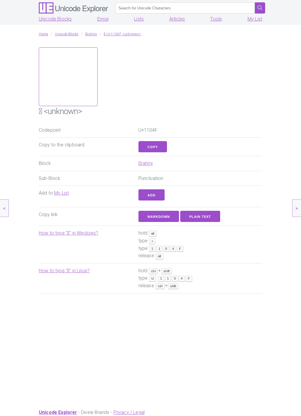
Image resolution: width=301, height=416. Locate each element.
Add (151, 195)
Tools (216, 19)
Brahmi (145, 163)
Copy (153, 147)
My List (255, 19)
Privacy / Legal (129, 412)
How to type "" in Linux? (64, 270)
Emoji (103, 19)
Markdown (159, 216)
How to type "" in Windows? (68, 233)
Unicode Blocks (55, 19)
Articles (177, 19)
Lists (139, 19)
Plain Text (200, 216)
